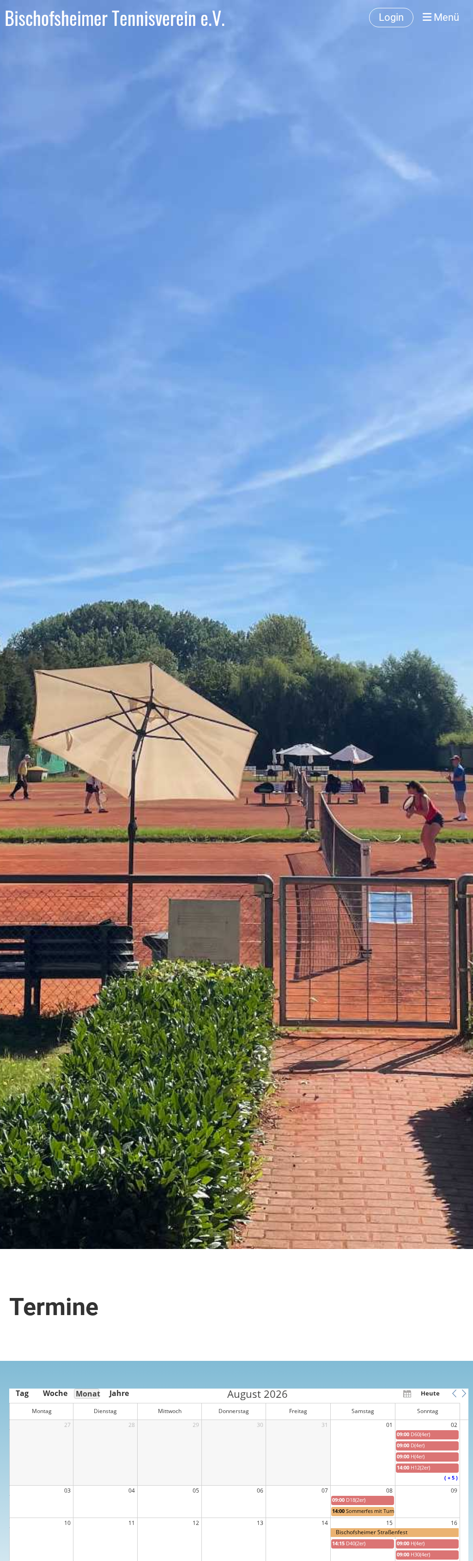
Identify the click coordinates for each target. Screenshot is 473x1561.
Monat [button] (87, 1394)
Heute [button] (430, 1393)
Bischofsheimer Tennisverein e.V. (115, 18)
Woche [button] (54, 1393)
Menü (445, 17)
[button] (454, 1393)
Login (391, 17)
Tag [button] (22, 1393)
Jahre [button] (119, 1393)
